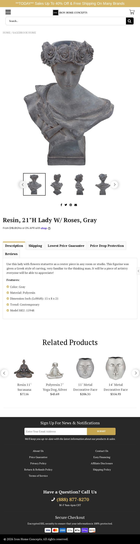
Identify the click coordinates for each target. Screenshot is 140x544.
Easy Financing (101, 457)
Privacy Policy (38, 463)
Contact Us (101, 451)
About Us (38, 451)
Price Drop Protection (107, 246)
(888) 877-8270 (73, 499)
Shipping (35, 246)
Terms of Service (38, 475)
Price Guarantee (38, 457)
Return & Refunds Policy (38, 469)
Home (7, 32)
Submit (101, 431)
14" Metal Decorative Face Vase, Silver (116, 387)
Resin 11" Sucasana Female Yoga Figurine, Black (24, 387)
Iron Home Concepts (28, 539)
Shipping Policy (102, 469)
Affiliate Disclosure (102, 463)
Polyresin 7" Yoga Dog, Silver (55, 387)
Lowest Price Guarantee (66, 246)
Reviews (11, 254)
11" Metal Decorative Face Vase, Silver (85, 387)
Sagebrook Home (24, 32)
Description (14, 246)
